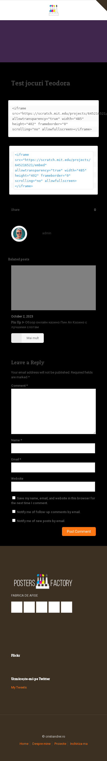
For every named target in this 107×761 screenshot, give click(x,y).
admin (46, 233)
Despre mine (41, 744)
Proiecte (60, 744)
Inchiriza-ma (79, 744)
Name (16, 440)
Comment (19, 385)
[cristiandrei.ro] (53, 9)
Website (17, 478)
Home (24, 744)
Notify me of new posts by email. (41, 521)
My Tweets (19, 687)
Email (16, 459)
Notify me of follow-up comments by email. (49, 512)
